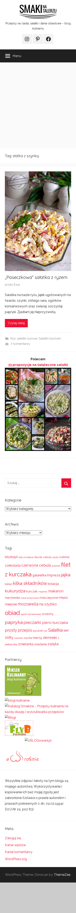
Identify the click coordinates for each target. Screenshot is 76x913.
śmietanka (25, 644)
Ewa (17, 284)
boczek (38, 557)
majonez (42, 591)
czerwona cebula (36, 565)
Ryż (13, 338)
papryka (14, 622)
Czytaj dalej (16, 323)
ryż (45, 630)
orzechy (48, 614)
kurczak (31, 591)
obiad (12, 612)
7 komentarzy (20, 344)
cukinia (64, 557)
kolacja (53, 584)
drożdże (56, 565)
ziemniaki (50, 638)
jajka (65, 574)
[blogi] (10, 717)
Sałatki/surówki (50, 338)
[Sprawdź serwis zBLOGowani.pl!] (38, 740)
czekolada (12, 565)
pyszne (38, 630)
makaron (55, 591)
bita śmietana (26, 557)
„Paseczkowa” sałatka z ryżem (36, 277)
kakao (8, 583)
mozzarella (28, 604)
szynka (28, 637)
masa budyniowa (30, 598)
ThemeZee (62, 875)
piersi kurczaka (55, 622)
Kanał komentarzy (18, 852)
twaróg (37, 637)
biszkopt (11, 557)
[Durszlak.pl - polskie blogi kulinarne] (17, 700)
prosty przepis (18, 630)
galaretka (39, 575)
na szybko (48, 604)
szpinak (18, 638)
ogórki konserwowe (31, 614)
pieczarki (32, 622)
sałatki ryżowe (27, 338)
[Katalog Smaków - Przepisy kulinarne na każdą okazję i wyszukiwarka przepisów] (38, 712)
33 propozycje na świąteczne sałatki (38, 365)
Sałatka (55, 630)
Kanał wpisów (15, 845)
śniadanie (40, 644)
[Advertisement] (38, 105)
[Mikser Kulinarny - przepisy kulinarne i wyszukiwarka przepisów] (23, 695)
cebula (47, 557)
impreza (53, 575)
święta (53, 644)
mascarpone (49, 598)
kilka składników (30, 583)
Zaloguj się (13, 838)
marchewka (12, 597)
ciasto (55, 557)
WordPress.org (16, 859)
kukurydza (15, 590)
